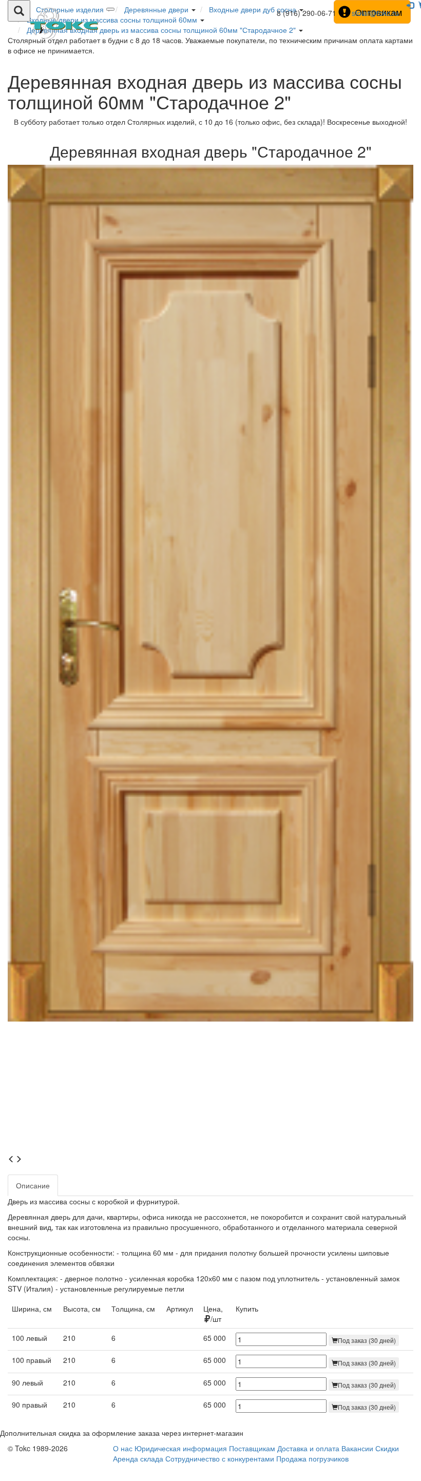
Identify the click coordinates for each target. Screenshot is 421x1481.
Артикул (179, 1308)
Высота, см (82, 1308)
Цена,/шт (213, 1313)
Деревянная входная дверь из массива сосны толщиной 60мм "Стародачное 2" (162, 30)
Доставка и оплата (308, 1448)
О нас (122, 1448)
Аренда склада (138, 1458)
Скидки (387, 1448)
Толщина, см (133, 1308)
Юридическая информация (181, 1448)
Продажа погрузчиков (312, 1458)
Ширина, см (32, 1308)
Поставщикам (252, 1448)
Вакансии (357, 1448)
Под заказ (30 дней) (367, 1340)
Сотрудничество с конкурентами (219, 1458)
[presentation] (11, 1159)
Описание (33, 1185)
